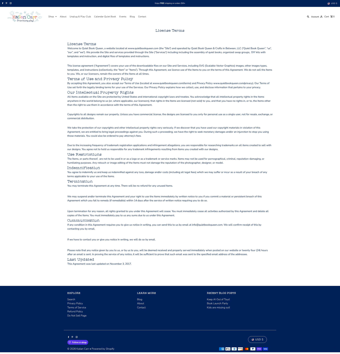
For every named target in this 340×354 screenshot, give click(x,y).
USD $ (334, 3)
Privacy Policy (75, 303)
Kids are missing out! (218, 307)
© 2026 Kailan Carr (78, 349)
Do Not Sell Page (76, 315)
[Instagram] (10, 3)
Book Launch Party (217, 303)
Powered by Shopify (103, 349)
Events (122, 16)
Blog (132, 16)
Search (71, 299)
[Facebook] (2, 3)
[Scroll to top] (334, 347)
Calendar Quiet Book (105, 16)
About (63, 16)
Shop (51, 16)
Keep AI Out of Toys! (218, 299)
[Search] (308, 16)
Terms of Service (76, 307)
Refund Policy (75, 311)
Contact (142, 16)
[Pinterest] (6, 3)
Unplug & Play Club (80, 16)
